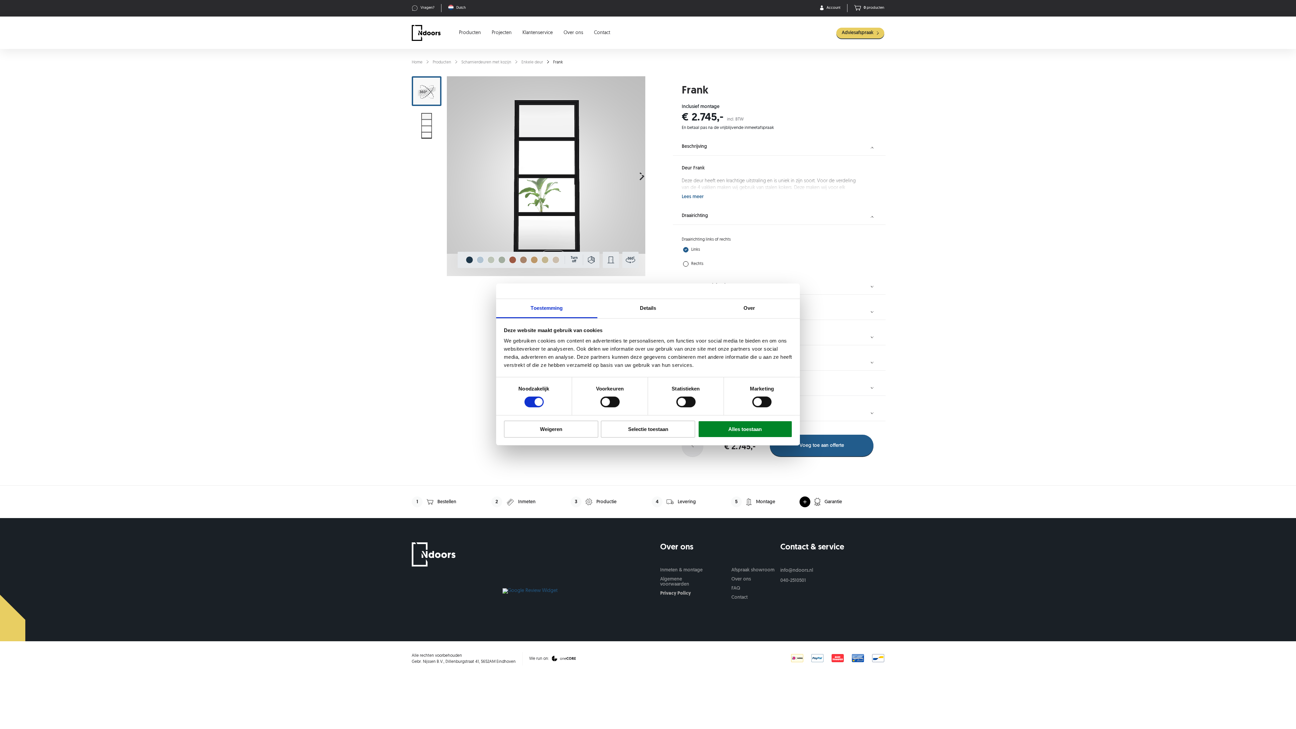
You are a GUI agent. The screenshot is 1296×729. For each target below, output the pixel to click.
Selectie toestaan (648, 429)
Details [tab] (648, 308)
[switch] (610, 402)
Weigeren (551, 429)
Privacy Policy (675, 593)
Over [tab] (749, 308)
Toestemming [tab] (547, 308)
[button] (642, 176)
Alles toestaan (745, 429)
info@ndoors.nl (796, 570)
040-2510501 (793, 580)
